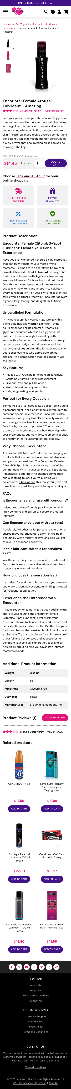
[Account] (59, 12)
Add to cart (55, 163)
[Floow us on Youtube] (27, 967)
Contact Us (35, 1000)
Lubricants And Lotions (41, 24)
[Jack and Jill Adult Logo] (17, 11)
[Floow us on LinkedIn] (49, 967)
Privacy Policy (35, 1026)
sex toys (31, 638)
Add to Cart (19, 808)
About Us (35, 985)
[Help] (53, 12)
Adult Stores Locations (35, 995)
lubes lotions (27, 482)
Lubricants (9, 28)
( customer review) (31, 110)
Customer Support (35, 1016)
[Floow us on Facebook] (12, 967)
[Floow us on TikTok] (56, 967)
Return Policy (35, 1021)
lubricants (26, 430)
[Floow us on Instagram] (34, 967)
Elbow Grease (30, 155)
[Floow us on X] (19, 967)
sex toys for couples (34, 422)
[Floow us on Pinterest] (42, 967)
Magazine (35, 990)
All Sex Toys (19, 24)
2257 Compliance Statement (29, 1083)
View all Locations (35, 1067)
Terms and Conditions (35, 1031)
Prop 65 (53, 1083)
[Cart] (66, 12)
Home (6, 24)
